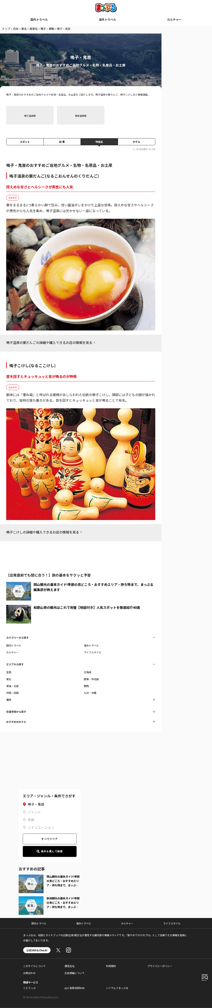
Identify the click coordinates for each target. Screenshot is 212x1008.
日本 (15, 29)
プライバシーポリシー (159, 966)
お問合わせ (29, 973)
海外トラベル (107, 19)
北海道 (87, 672)
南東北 (34, 29)
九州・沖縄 (90, 692)
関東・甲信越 (91, 679)
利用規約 (111, 966)
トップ (6, 29)
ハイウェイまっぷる (117, 988)
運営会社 (70, 966)
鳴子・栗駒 (47, 29)
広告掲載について (74, 973)
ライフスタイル (92, 652)
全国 (8, 672)
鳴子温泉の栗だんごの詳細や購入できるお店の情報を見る (49, 342)
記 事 (62, 141)
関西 (86, 686)
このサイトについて (34, 966)
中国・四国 (12, 692)
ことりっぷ (29, 988)
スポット (25, 141)
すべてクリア (49, 838)
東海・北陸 (12, 686)
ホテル (136, 141)
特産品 (99, 141)
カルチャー (174, 19)
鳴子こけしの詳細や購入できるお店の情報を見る (42, 532)
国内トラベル (39, 19)
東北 (24, 29)
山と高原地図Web (75, 988)
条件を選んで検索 (52, 851)
